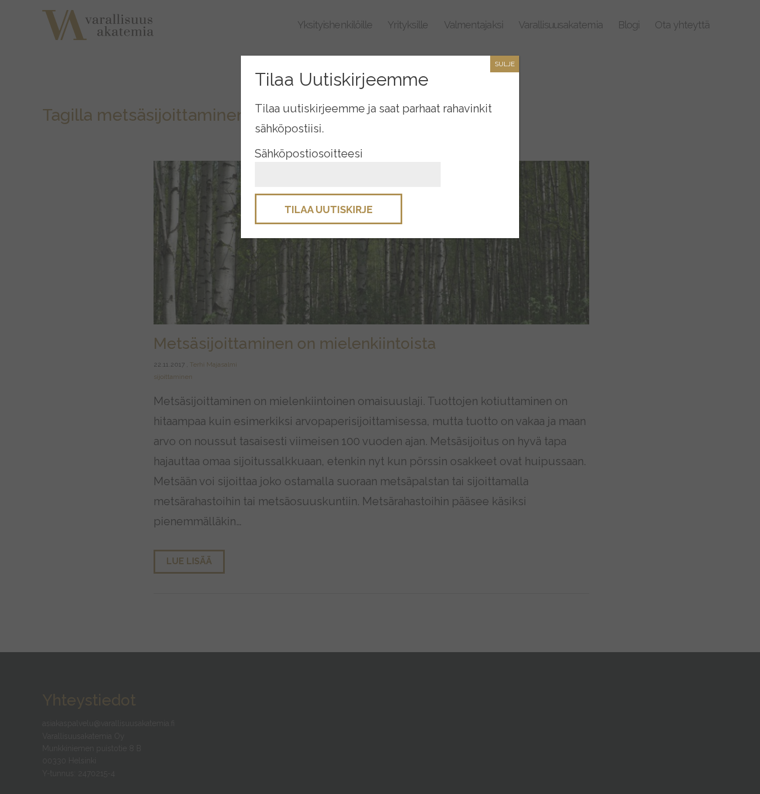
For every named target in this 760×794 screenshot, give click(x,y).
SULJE (505, 64)
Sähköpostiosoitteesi (309, 153)
